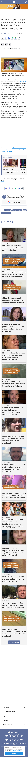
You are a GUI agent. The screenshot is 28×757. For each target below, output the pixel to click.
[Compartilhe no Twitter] (2, 38)
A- (10, 44)
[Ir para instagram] (14, 735)
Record (2, 15)
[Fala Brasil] (14, 6)
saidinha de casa (7, 210)
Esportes (6, 707)
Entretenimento (9, 712)
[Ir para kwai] (17, 735)
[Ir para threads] (21, 735)
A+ (6, 44)
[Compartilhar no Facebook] (6, 38)
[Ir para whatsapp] (17, 739)
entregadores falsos (6, 212)
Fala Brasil (7, 15)
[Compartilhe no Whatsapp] (12, 38)
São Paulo (23, 82)
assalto (24, 210)
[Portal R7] (14, 2)
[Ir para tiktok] (10, 739)
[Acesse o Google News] (15, 38)
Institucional (8, 725)
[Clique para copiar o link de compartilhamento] (19, 38)
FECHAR (14, 754)
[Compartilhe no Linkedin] (9, 38)
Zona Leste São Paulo (17, 210)
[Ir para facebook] (10, 735)
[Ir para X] (14, 739)
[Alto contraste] (2, 44)
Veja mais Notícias (14, 642)
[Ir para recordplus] (6, 739)
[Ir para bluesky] (6, 735)
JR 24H (5, 716)
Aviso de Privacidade (17, 750)
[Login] (26, 2)
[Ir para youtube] (21, 739)
